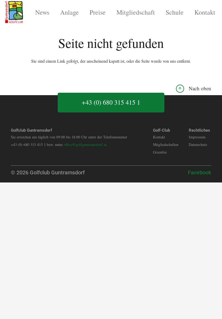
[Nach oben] (182, 88)
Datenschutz (198, 144)
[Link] (14, 12)
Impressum (197, 136)
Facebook (199, 172)
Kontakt (159, 136)
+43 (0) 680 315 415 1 (111, 102)
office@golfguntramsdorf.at (85, 144)
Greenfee (160, 152)
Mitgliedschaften (165, 144)
